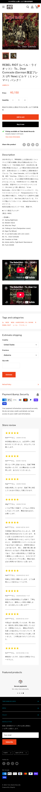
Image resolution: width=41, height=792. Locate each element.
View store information (12, 137)
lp (3, 322)
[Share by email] (37, 144)
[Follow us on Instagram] (12, 763)
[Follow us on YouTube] (16, 763)
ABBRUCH (5, 85)
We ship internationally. (20, 689)
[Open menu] (3, 7)
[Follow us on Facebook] (3, 763)
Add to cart (20, 117)
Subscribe (9, 742)
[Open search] (28, 7)
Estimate (9, 375)
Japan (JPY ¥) (19, 752)
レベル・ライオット (20, 325)
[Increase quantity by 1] (25, 100)
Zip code (5, 360)
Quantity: (5, 100)
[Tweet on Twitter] (32, 144)
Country (5, 340)
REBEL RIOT (6, 325)
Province (5, 350)
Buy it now (20, 124)
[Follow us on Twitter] (8, 763)
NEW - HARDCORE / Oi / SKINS (22, 322)
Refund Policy (6, 384)
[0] (36, 7)
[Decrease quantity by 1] (12, 100)
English (6, 752)
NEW (7, 322)
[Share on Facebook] (24, 144)
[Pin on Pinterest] (28, 144)
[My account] (32, 7)
